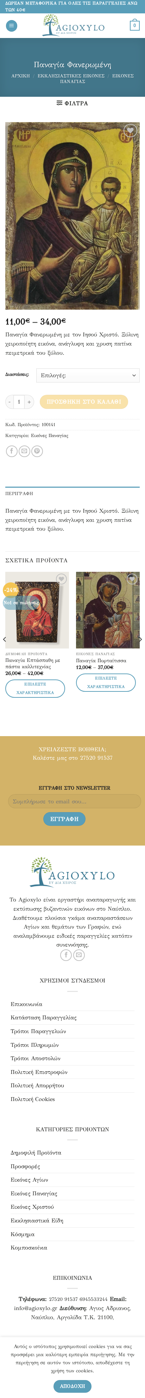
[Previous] (4, 653)
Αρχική (20, 76)
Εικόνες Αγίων (29, 1179)
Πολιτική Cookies (33, 1099)
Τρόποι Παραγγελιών (38, 1031)
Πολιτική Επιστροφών (39, 1072)
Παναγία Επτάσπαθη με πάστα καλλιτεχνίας (32, 663)
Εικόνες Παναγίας (49, 435)
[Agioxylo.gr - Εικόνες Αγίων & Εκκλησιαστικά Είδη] (74, 25)
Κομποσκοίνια (29, 1247)
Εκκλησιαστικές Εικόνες (71, 76)
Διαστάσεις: (17, 374)
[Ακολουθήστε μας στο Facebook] (66, 955)
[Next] (140, 653)
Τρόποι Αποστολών (35, 1058)
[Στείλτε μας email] (79, 955)
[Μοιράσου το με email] (24, 451)
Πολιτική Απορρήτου (37, 1085)
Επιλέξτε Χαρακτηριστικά (35, 688)
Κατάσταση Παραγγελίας (43, 1017)
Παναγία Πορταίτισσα (101, 661)
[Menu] (11, 26)
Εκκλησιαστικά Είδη (37, 1220)
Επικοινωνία (26, 1004)
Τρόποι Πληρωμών (34, 1045)
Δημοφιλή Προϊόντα (36, 1152)
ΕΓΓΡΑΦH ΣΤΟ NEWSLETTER (74, 788)
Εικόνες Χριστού (32, 1206)
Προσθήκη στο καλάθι (84, 401)
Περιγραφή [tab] (19, 493)
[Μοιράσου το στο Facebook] (12, 451)
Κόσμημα (22, 1234)
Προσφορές (25, 1166)
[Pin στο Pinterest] (37, 451)
